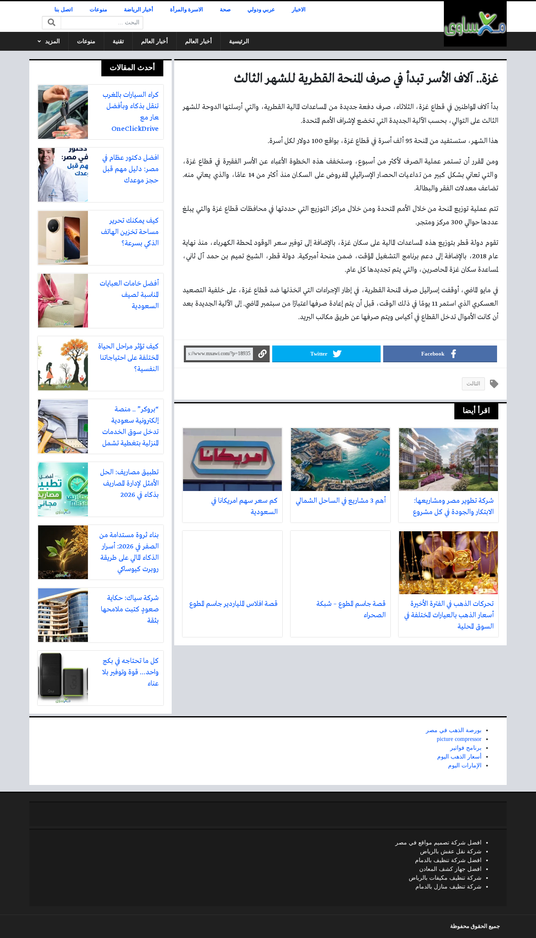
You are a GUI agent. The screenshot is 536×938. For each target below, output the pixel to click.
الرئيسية (239, 41)
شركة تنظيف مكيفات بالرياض (445, 878)
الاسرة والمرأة (186, 10)
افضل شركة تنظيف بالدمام (448, 860)
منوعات (98, 10)
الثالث (473, 384)
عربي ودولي (261, 10)
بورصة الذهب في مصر (454, 730)
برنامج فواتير (466, 748)
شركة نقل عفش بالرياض (451, 851)
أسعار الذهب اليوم (459, 757)
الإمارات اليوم (465, 765)
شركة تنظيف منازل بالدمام (448, 886)
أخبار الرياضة (138, 10)
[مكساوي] (475, 24)
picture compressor (459, 739)
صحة (225, 10)
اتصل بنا (63, 10)
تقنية (118, 41)
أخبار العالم (198, 41)
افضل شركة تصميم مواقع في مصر (438, 842)
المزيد (52, 41)
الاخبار (299, 10)
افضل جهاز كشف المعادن (450, 869)
